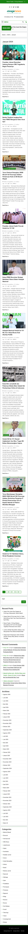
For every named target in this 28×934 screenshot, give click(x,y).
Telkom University (8, 681)
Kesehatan (6, 851)
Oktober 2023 (6, 803)
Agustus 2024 (6, 771)
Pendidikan (12, 168)
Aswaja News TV (8, 931)
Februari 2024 (6, 791)
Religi (4, 896)
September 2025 (7, 730)
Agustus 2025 (6, 733)
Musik (4, 867)
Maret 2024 (6, 787)
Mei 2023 (5, 820)
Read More (5, 96)
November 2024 (7, 762)
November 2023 (7, 800)
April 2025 (5, 746)
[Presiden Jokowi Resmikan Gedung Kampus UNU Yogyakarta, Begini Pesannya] (14, 52)
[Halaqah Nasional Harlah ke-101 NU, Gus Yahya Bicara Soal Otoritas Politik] (14, 320)
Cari (3, 599)
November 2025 (7, 723)
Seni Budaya (6, 906)
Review (5, 903)
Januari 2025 (6, 755)
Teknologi (5, 912)
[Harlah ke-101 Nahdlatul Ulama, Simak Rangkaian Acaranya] (14, 544)
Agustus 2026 (6, 694)
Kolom (5, 858)
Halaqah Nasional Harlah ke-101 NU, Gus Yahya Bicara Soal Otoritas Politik (13, 333)
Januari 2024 (6, 794)
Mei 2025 (5, 742)
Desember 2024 (7, 758)
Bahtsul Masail (7, 832)
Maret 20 (5, 823)
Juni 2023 (5, 816)
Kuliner (5, 864)
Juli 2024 (5, 775)
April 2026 (5, 707)
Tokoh (4, 916)
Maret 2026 (6, 710)
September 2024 (7, 768)
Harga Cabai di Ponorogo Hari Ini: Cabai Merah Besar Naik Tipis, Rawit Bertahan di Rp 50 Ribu (14, 618)
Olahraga (5, 877)
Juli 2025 (5, 736)
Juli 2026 (5, 697)
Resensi (5, 899)
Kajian (4, 848)
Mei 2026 (5, 704)
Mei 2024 (5, 781)
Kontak (22, 931)
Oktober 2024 (6, 765)
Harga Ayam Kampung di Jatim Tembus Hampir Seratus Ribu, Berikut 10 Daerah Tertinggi (14, 636)
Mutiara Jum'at (7, 871)
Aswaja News (16, 931)
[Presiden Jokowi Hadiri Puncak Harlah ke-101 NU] (14, 216)
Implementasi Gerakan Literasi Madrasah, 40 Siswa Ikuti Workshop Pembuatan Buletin (14, 650)
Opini (5, 380)
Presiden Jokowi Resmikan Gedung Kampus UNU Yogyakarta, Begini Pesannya (13, 64)
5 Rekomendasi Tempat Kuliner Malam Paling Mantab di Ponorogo (14, 683)
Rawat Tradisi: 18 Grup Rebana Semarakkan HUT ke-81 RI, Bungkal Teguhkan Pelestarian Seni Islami (13, 1)
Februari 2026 (6, 713)
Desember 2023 (7, 797)
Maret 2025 (6, 749)
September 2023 (7, 807)
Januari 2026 (6, 717)
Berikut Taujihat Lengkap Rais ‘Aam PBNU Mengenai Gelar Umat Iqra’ (13, 120)
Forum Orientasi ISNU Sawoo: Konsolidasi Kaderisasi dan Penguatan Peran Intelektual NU (13, 667)
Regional (5, 893)
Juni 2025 (5, 739)
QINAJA (5, 665)
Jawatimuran (6, 845)
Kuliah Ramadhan (7, 861)
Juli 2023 (5, 813)
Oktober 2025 (6, 726)
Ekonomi (5, 835)
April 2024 (5, 784)
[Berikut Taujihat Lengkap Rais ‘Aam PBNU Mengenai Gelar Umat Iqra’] (14, 107)
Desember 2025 (7, 720)
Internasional (6, 838)
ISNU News (6, 842)
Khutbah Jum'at (7, 854)
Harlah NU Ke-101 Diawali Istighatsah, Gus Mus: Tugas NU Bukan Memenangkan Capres (13, 441)
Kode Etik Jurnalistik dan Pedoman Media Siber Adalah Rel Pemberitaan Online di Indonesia (13, 386)
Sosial (11, 550)
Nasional (6, 58)
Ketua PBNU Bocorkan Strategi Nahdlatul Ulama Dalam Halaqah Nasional (13, 279)
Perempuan (6, 887)
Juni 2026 (5, 701)
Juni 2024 (5, 778)
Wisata (5, 922)
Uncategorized (7, 919)
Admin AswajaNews (8, 69)
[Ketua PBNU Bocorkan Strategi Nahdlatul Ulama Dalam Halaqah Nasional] (14, 267)
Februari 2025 (6, 752)
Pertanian (5, 890)
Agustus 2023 (6, 810)
